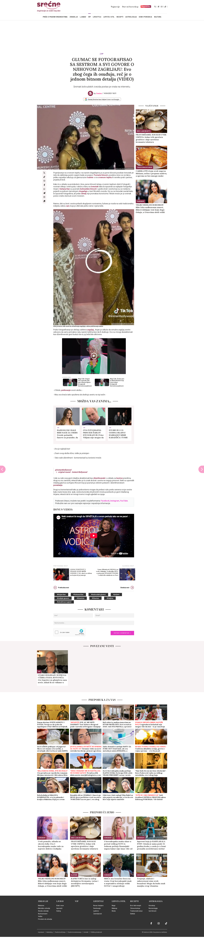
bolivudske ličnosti (88, 189)
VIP (102, 54)
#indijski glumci (63, 598)
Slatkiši (74, 875)
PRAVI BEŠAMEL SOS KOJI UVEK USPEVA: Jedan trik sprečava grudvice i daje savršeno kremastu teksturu (151, 138)
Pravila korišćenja (60, 932)
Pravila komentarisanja (74, 932)
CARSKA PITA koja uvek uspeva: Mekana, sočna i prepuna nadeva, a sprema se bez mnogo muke (151, 173)
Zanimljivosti (97, 914)
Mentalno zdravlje (44, 908)
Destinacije (97, 908)
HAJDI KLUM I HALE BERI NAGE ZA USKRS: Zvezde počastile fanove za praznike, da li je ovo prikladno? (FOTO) (67, 434)
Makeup (114, 908)
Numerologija (153, 908)
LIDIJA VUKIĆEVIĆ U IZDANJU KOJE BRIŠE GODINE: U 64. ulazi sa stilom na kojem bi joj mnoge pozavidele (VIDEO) (81, 572)
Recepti (134, 901)
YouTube (124, 501)
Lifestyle (98, 901)
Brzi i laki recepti (143, 131)
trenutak (95, 186)
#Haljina (110, 598)
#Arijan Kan (61, 594)
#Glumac (95, 598)
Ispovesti (140, 838)
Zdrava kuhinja (135, 908)
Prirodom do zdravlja (45, 919)
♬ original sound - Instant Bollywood (71, 472)
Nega (113, 905)
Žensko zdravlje (43, 911)
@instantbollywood (63, 470)
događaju (83, 191)
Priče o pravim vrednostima (55, 17)
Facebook (105, 501)
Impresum (41, 932)
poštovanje (66, 390)
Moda (114, 911)
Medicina (140, 875)
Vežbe (40, 916)
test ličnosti (152, 911)
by (98, 93)
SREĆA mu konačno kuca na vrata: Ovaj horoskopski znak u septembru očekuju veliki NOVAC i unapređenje (118, 882)
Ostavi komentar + (122, 633)
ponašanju (57, 485)
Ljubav (60, 901)
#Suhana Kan (78, 594)
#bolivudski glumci (98, 594)
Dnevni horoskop (130, 7)
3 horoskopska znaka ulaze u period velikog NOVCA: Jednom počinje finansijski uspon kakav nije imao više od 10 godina (118, 845)
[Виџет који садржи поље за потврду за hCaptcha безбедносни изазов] (69, 632)
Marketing (49, 932)
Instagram (114, 501)
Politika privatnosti (96, 932)
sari (67, 206)
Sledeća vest (124, 587)
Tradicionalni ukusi (144, 167)
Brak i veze (60, 905)
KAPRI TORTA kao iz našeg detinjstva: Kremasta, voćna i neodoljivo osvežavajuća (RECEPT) (84, 882)
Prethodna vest (63, 587)
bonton (119, 478)
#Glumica (80, 598)
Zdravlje (43, 901)
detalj (84, 193)
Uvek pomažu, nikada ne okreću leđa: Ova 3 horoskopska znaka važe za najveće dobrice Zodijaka (50, 845)
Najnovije (115, 7)
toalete (90, 177)
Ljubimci (96, 911)
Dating (58, 911)
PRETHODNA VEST (60, 566)
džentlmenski (99, 478)
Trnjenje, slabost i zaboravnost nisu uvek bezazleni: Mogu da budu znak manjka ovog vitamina (151, 882)
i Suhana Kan (64, 189)
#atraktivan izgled (64, 602)
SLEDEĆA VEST (128, 566)
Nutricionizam (42, 914)
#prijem (116, 594)
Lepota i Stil (118, 901)
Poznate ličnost (100, 175)
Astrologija (156, 901)
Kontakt (86, 932)
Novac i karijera (98, 905)
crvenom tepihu (105, 177)
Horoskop (140, 201)
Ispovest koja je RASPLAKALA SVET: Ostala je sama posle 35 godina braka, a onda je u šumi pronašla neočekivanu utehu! (151, 845)
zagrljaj (90, 330)
